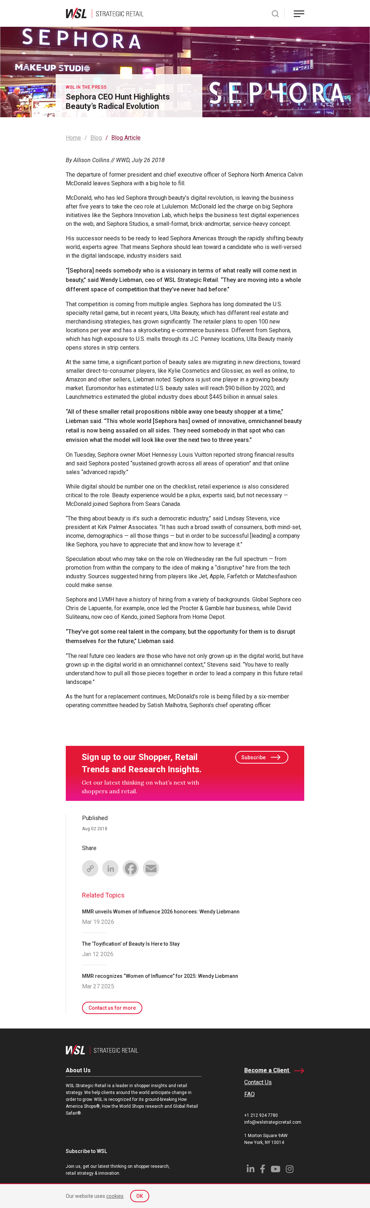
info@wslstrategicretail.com (272, 1122)
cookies (115, 1196)
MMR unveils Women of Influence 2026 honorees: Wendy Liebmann (161, 912)
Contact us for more (112, 1008)
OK (139, 1196)
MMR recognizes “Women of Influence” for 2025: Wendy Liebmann (160, 976)
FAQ (249, 1094)
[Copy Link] (90, 868)
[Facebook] (130, 868)
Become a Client (267, 1070)
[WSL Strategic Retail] (104, 12)
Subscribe (253, 757)
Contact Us (258, 1082)
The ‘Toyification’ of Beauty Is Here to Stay (131, 944)
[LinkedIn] (110, 868)
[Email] (151, 868)
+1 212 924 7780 (261, 1115)
